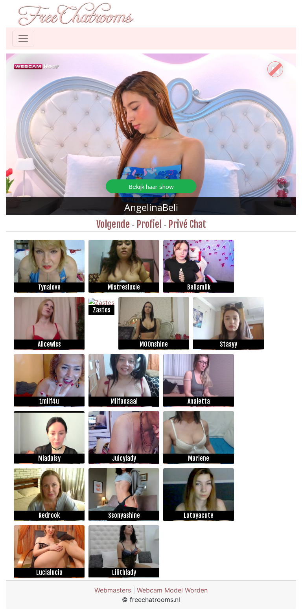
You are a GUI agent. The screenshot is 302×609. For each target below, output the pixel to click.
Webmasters (112, 590)
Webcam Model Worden (172, 590)
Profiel (149, 224)
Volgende (113, 224)
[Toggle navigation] (23, 38)
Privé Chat (187, 224)
